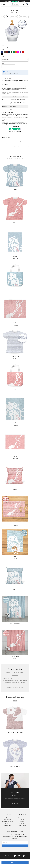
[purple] (20, 52)
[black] (2, 54)
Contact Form (23, 823)
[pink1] (18, 52)
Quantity (4, 63)
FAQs (22, 819)
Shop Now (15, 803)
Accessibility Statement (7, 821)
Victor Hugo (15, 12)
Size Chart (22, 821)
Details (6, 78)
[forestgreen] (11, 52)
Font (3, 56)
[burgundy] (7, 52)
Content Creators (22, 825)
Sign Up (15, 845)
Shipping (7, 112)
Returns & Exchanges (22, 817)
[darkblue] (9, 52)
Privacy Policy (7, 825)
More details (16, 115)
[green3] (14, 52)
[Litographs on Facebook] (19, 855)
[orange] (16, 52)
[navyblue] (2, 52)
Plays (15, 700)
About (7, 817)
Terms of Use (7, 823)
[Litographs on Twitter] (14, 855)
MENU (3, 4)
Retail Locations (7, 819)
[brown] (5, 52)
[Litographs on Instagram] (23, 855)
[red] (23, 52)
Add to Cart (15, 862)
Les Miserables (15, 11)
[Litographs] (15, 4)
